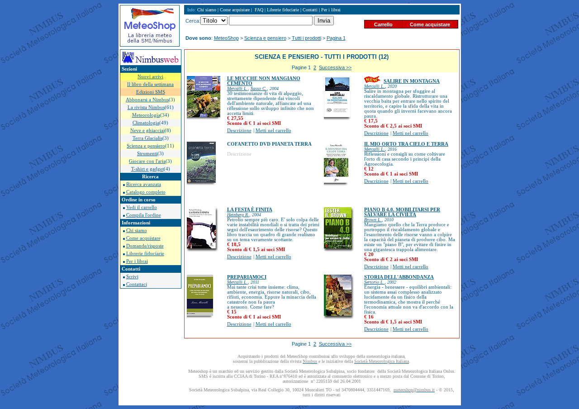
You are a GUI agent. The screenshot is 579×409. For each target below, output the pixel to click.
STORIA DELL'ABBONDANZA (399, 277)
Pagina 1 (336, 38)
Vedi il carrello (141, 207)
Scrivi (132, 276)
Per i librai (137, 261)
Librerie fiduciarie (145, 253)
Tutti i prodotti (306, 38)
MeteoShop (226, 38)
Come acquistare (143, 238)
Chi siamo (136, 230)
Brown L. (373, 219)
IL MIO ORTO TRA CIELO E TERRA (406, 144)
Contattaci (136, 284)
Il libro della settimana (150, 84)
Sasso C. (259, 88)
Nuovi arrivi (150, 76)
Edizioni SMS (150, 92)
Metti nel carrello (273, 130)
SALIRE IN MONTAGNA (412, 81)
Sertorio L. (374, 282)
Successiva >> (335, 67)
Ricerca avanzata (143, 184)
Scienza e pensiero (265, 38)
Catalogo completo (146, 192)
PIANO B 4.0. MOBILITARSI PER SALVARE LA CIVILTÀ (402, 212)
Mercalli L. (237, 88)
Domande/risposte (145, 245)
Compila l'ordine (143, 215)
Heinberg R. (238, 214)
